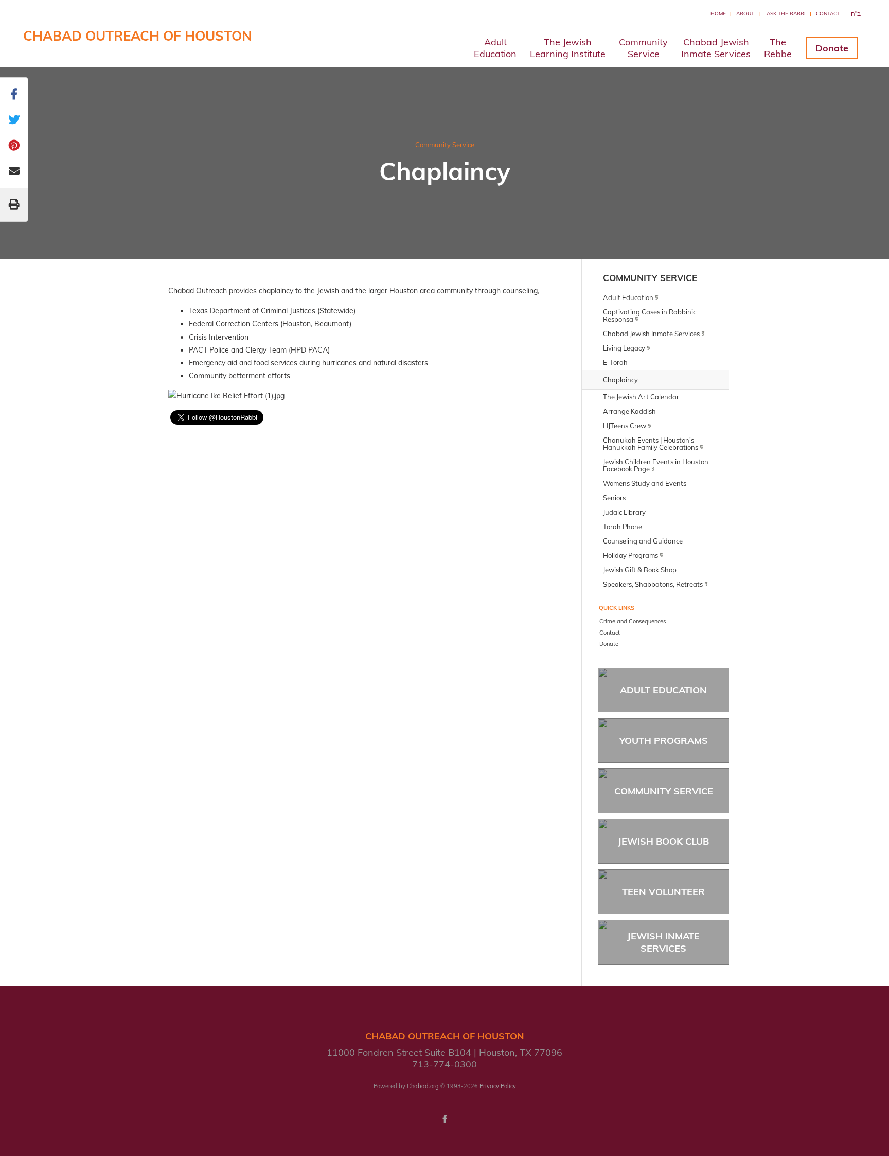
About (745, 13)
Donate (831, 48)
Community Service (444, 145)
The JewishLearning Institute (568, 48)
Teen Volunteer (663, 892)
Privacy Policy (497, 1086)
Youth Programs (663, 740)
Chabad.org (423, 1086)
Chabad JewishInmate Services (716, 48)
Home (718, 13)
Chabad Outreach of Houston (137, 35)
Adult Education (663, 690)
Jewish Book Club (663, 841)
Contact (828, 13)
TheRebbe (778, 48)
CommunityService (643, 48)
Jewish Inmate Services (663, 942)
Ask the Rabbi (786, 13)
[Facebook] (444, 1119)
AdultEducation (495, 48)
